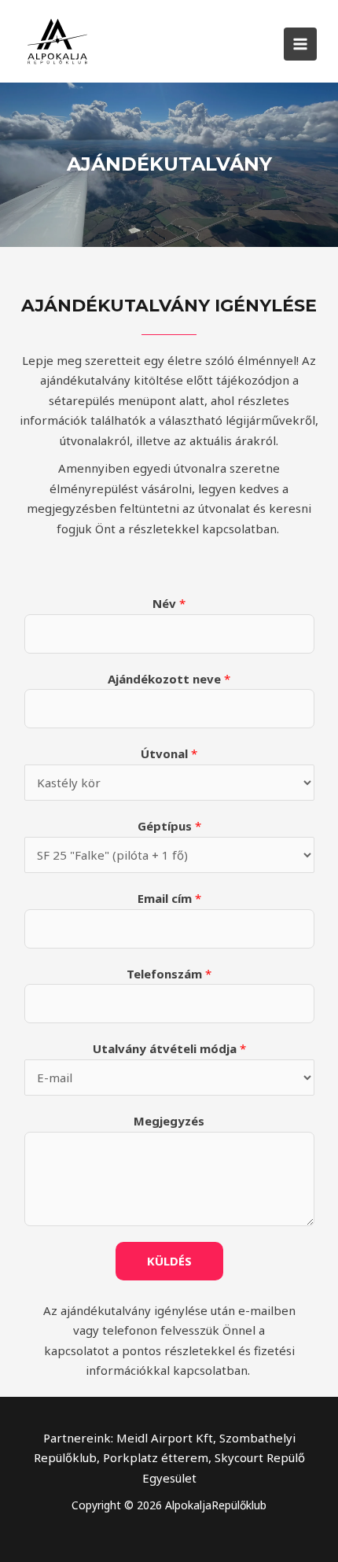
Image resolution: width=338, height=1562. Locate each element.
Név (169, 603)
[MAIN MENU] (301, 44)
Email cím (169, 898)
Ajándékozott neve (169, 679)
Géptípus (169, 826)
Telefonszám (169, 974)
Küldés (169, 1261)
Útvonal (169, 753)
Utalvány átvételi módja (169, 1048)
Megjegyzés (169, 1121)
